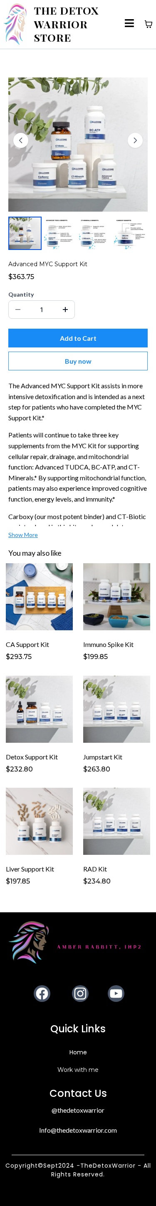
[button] (129, 24)
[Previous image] (20, 140)
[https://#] (78, 942)
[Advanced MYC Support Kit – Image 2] (60, 233)
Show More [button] (23, 534)
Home (78, 1052)
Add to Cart (78, 338)
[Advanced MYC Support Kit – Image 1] (25, 233)
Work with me (78, 1070)
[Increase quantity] (65, 309)
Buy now (78, 361)
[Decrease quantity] (18, 309)
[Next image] (135, 140)
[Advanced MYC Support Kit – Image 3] (94, 233)
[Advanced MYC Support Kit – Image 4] (129, 233)
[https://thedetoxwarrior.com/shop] (15, 24)
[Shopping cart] (148, 24)
